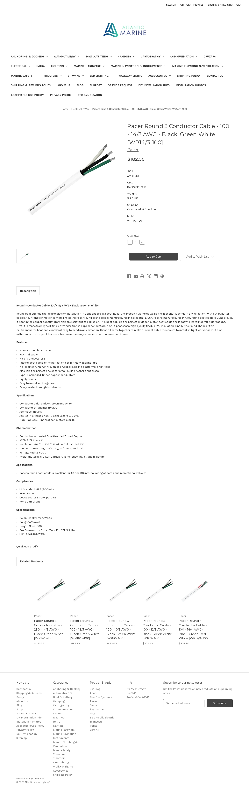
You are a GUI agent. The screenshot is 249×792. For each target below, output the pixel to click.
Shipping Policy (189, 75)
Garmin (94, 705)
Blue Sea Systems (101, 697)
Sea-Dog (95, 689)
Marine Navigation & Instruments (136, 66)
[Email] (136, 276)
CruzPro (210, 56)
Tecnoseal (96, 721)
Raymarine (96, 709)
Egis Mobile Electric (102, 717)
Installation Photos (191, 85)
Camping (124, 56)
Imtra (40, 66)
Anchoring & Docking (27, 56)
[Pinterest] (162, 276)
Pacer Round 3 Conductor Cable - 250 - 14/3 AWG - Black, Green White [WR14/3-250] (49, 629)
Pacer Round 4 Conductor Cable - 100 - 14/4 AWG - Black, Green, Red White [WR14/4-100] (194, 629)
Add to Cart (50, 594)
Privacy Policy (61, 95)
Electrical (18, 66)
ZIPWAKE (74, 75)
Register (227, 4)
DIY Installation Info (154, 85)
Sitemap (21, 738)
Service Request (120, 85)
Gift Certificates (191, 4)
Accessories (157, 75)
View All (94, 729)
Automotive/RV (64, 56)
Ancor (93, 693)
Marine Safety (21, 75)
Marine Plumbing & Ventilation (195, 66)
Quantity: (133, 235)
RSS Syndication (90, 95)
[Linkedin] (156, 276)
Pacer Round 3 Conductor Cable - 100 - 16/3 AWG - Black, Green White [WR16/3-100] (85, 629)
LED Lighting (99, 75)
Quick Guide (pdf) (27, 546)
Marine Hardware (87, 66)
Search (171, 4)
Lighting (57, 66)
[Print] (142, 276)
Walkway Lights (130, 75)
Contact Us (215, 75)
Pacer (93, 701)
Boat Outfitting (96, 56)
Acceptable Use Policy (27, 95)
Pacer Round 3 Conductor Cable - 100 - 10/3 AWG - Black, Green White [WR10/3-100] (121, 629)
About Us (63, 85)
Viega (93, 713)
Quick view (50, 587)
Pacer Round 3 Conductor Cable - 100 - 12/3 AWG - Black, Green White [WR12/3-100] (157, 629)
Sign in (212, 4)
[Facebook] (129, 276)
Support (96, 85)
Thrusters (50, 75)
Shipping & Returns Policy (31, 85)
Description (28, 291)
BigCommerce (36, 778)
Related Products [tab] (31, 561)
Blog (79, 85)
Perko (93, 725)
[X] (149, 276)
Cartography (150, 56)
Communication (182, 56)
